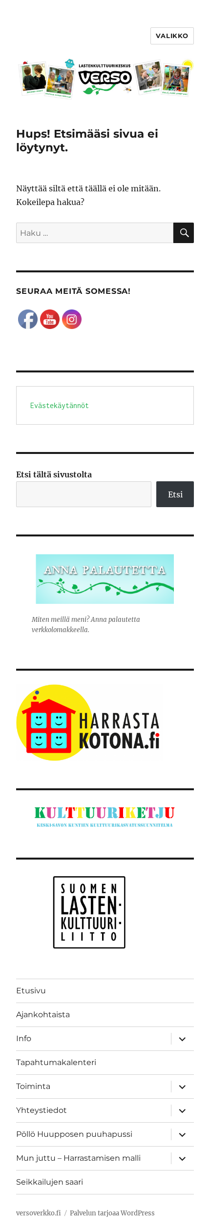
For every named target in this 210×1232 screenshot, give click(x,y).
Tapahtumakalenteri (56, 1062)
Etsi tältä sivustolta (54, 474)
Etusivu (31, 990)
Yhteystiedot (41, 1110)
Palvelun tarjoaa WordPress (112, 1213)
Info (23, 1038)
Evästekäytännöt (59, 405)
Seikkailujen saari (49, 1182)
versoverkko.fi (38, 1213)
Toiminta (33, 1086)
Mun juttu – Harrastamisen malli (78, 1158)
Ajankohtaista (43, 1014)
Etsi (175, 494)
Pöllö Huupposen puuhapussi (74, 1134)
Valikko (172, 36)
